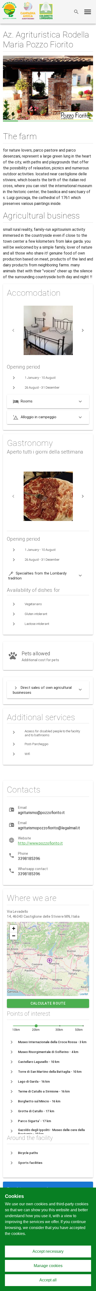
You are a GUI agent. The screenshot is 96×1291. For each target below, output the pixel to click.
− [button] (13, 936)
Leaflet (84, 994)
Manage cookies (48, 1266)
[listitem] (48, 1042)
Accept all (48, 1280)
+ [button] (13, 928)
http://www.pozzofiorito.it (40, 843)
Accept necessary (48, 1251)
